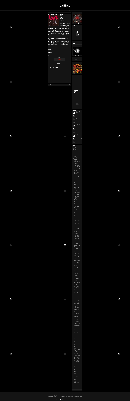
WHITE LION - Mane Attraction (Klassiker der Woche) (76, 200)
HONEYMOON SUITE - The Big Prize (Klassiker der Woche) (77, 280)
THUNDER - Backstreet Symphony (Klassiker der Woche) (77, 260)
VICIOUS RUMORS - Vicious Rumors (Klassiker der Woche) (77, 371)
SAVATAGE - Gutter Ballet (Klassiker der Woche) (76, 204)
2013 (74, 150)
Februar (75, 157)
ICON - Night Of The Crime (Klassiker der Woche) (77, 271)
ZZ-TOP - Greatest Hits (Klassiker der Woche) (76, 365)
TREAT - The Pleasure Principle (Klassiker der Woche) (76, 288)
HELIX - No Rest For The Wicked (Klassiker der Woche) (76, 314)
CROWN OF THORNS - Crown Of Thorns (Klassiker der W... (76, 258)
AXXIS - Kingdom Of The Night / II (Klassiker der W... (76, 330)
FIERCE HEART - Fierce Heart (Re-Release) (76, 256)
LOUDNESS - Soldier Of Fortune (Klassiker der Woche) (76, 300)
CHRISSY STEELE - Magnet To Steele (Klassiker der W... (77, 174)
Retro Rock (62, 396)
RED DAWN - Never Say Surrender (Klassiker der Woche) (77, 237)
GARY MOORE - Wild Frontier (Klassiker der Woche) (76, 373)
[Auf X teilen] (58, 63)
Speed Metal (51, 396)
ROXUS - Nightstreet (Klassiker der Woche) (76, 289)
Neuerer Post (49, 84)
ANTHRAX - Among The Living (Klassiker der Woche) (78, 138)
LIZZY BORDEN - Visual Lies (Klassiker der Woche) (77, 246)
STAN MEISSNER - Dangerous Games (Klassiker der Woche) (76, 253)
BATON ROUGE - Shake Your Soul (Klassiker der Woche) (77, 353)
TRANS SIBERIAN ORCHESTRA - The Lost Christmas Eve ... (77, 355)
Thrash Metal (54, 395)
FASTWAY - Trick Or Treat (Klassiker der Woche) (76, 341)
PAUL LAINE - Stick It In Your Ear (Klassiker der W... (77, 183)
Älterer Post (69, 84)
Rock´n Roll (77, 395)
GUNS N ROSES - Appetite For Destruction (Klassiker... (77, 350)
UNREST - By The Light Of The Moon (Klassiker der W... (77, 346)
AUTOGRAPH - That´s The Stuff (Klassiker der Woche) (77, 233)
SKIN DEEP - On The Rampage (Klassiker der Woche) (77, 198)
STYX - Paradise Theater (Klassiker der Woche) (76, 211)
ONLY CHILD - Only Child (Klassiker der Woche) (76, 247)
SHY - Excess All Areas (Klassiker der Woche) (77, 124)
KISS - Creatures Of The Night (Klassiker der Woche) (76, 160)
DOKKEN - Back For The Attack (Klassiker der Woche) (76, 309)
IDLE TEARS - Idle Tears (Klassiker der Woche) (76, 172)
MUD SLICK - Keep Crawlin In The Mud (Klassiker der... (77, 167)
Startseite (59, 84)
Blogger (72, 399)
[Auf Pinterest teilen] (59, 63)
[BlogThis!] (57, 63)
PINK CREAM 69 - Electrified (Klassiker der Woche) (77, 216)
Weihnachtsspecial (76, 175)
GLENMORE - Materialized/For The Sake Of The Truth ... (77, 297)
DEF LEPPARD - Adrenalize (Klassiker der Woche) (77, 338)
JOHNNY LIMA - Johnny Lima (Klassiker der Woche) (76, 255)
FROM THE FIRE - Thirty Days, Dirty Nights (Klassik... (76, 273)
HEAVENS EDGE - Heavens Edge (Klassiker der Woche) (77, 321)
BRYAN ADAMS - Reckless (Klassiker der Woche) (77, 215)
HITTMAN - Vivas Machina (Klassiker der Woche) (77, 276)
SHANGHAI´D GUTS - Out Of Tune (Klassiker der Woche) (77, 231)
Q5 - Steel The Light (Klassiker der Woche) (76, 286)
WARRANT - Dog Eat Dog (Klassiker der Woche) (76, 196)
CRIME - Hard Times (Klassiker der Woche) (76, 344)
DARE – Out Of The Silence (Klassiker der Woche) (77, 176)
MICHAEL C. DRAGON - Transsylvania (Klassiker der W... (77, 319)
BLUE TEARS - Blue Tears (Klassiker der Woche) (76, 165)
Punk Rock (49, 396)
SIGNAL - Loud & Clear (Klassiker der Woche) (76, 369)
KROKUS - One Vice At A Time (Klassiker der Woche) (76, 218)
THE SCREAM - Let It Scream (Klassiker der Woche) (76, 163)
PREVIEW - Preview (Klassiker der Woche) (76, 357)
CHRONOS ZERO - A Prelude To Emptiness (77, 141)
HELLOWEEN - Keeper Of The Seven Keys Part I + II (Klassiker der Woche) (78, 112)
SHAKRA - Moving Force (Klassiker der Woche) (76, 361)
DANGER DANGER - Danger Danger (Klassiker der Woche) (77, 295)
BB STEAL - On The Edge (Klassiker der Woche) (76, 207)
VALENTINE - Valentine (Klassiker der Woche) (76, 382)
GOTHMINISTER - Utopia (78, 134)
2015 (74, 148)
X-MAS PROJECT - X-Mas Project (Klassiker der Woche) (77, 268)
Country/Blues (62, 395)
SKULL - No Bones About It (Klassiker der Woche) (77, 302)
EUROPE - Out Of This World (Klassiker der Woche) (77, 226)
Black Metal (59, 396)
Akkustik (81, 396)
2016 (74, 147)
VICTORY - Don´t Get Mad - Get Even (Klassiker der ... (77, 228)
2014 (74, 149)
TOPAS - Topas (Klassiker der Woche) (76, 292)
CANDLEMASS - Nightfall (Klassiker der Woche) (76, 205)
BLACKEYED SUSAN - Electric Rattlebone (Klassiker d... (76, 225)
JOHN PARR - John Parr (76, 377)
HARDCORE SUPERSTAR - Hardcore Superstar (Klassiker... (77, 194)
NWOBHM (57, 396)
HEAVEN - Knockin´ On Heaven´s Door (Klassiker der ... (77, 282)
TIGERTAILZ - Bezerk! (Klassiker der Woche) (76, 229)
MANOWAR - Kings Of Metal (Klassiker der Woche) (77, 180)
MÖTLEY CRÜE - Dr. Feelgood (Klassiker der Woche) (76, 306)
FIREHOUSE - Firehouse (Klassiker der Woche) (76, 360)
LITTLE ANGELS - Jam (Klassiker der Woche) (76, 251)
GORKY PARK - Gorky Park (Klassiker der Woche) (77, 342)
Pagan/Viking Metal (79, 396)
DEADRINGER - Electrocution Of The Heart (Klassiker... (77, 240)
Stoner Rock (64, 396)
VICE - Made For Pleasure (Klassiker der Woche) (77, 238)
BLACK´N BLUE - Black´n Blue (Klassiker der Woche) (76, 264)
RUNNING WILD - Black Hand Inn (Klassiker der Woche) (76, 335)
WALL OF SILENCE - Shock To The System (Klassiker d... (77, 325)
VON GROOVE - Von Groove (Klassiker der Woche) (77, 270)
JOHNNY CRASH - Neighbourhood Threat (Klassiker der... (76, 278)
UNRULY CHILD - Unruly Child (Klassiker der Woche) (76, 381)
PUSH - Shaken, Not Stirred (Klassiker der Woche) (77, 208)
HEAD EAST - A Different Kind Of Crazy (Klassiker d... (77, 317)
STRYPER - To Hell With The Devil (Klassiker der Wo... (77, 376)
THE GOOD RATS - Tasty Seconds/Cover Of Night (77, 186)
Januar (75, 158)
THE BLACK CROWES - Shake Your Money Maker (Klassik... (77, 323)
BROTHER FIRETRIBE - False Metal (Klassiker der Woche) (77, 249)
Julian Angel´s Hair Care (74, 396)
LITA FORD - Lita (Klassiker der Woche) (77, 185)
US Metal (69, 396)
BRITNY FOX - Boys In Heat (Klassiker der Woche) (77, 209)
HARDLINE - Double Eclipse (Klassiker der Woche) (77, 161)
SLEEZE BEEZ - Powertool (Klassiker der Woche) (77, 182)
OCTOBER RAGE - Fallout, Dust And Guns (78, 115)
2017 (74, 146)
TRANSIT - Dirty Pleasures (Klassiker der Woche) (77, 307)
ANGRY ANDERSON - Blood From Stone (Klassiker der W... (77, 169)
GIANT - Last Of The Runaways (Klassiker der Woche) (77, 179)
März (74, 156)
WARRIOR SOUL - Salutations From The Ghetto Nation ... (76, 266)
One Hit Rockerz (80, 395)
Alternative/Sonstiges (50, 395)
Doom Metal (65, 395)
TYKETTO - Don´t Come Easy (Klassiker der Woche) (76, 363)
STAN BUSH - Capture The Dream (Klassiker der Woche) (77, 284)
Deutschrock (67, 396)
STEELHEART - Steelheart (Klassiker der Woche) (77, 221)
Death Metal (72, 395)
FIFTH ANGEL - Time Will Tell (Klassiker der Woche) (77, 298)
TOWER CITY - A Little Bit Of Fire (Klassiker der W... (77, 358)
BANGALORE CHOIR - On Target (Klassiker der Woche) (77, 311)
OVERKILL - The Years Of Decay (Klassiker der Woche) (76, 213)
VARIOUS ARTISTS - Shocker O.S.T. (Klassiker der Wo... (77, 202)
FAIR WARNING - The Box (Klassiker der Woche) (77, 170)
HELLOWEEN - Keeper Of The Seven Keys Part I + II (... (77, 304)
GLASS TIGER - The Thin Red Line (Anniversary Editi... (76, 190)
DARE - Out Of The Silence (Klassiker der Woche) (77, 220)
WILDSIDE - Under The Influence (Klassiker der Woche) (76, 348)
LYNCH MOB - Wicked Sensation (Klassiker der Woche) (77, 192)
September (75, 155)
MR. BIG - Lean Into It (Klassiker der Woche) (76, 331)
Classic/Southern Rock (68, 395)
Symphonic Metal (58, 395)
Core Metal (55, 396)
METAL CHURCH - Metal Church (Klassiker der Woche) (76, 244)
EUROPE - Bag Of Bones (78, 121)
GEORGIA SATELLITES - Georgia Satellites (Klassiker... (76, 188)
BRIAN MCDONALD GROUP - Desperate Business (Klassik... (77, 327)
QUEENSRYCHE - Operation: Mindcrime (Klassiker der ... (77, 367)
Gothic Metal (75, 395)
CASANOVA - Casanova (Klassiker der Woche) (76, 235)
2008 (74, 387)
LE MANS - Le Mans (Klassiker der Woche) (76, 291)
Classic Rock (71, 396)
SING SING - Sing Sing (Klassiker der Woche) (76, 262)
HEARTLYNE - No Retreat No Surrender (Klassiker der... (77, 315)
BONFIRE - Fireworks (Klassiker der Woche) (76, 223)
